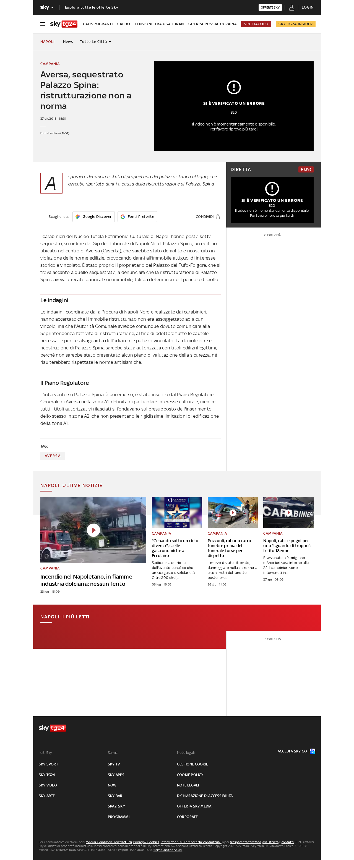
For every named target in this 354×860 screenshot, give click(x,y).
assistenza (270, 842)
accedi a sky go (292, 751)
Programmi (118, 817)
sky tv (114, 764)
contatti (288, 842)
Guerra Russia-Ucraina (212, 24)
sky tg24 (47, 775)
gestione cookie (192, 764)
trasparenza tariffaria (245, 842)
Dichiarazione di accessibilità (205, 796)
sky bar (115, 796)
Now (112, 785)
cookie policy (190, 775)
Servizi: (113, 753)
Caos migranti (98, 24)
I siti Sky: (46, 753)
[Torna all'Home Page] (63, 24)
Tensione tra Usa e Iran (159, 24)
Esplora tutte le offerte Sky (91, 7)
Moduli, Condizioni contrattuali (109, 842)
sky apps (116, 775)
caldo (123, 24)
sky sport (48, 764)
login (308, 7)
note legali (188, 785)
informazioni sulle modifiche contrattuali (191, 842)
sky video (48, 785)
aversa (53, 456)
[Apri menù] (42, 24)
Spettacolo (256, 24)
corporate (187, 817)
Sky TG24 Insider (295, 24)
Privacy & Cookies (146, 842)
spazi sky (116, 806)
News (68, 42)
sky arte (47, 796)
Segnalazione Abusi (168, 850)
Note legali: (186, 753)
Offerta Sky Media (194, 806)
